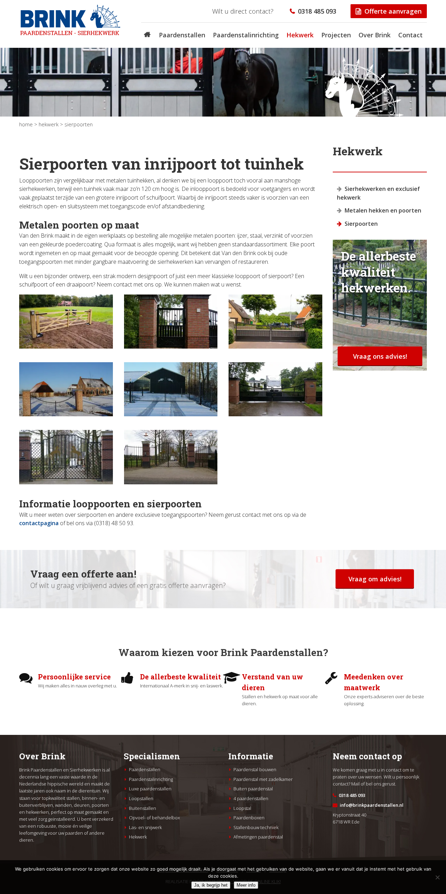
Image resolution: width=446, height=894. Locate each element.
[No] (437, 877)
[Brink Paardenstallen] (70, 31)
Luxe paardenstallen (150, 788)
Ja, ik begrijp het (211, 885)
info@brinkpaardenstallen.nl (371, 805)
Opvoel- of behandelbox (154, 817)
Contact (410, 35)
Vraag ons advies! (380, 356)
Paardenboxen (248, 817)
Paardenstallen (182, 35)
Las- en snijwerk (145, 827)
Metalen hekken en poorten (383, 210)
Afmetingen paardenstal (258, 837)
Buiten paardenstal (253, 788)
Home (26, 124)
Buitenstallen (142, 808)
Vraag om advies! (374, 578)
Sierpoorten (361, 224)
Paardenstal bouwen (254, 769)
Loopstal (242, 808)
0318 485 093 (317, 11)
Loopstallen (141, 798)
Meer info (246, 885)
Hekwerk (300, 35)
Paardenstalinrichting (246, 35)
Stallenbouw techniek (255, 827)
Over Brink (375, 35)
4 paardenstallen (250, 798)
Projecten (336, 35)
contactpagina (39, 523)
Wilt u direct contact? (243, 11)
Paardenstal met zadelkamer (263, 779)
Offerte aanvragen (393, 11)
